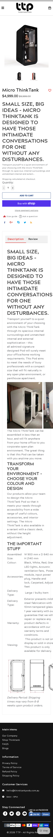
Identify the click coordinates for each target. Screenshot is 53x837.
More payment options (26, 210)
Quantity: (8, 182)
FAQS (5, 744)
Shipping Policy (10, 775)
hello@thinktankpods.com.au (22, 790)
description (16, 239)
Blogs (5, 748)
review (33, 239)
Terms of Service (11, 767)
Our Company (9, 735)
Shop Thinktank (11, 739)
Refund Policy (9, 771)
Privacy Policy (9, 763)
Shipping (6, 179)
